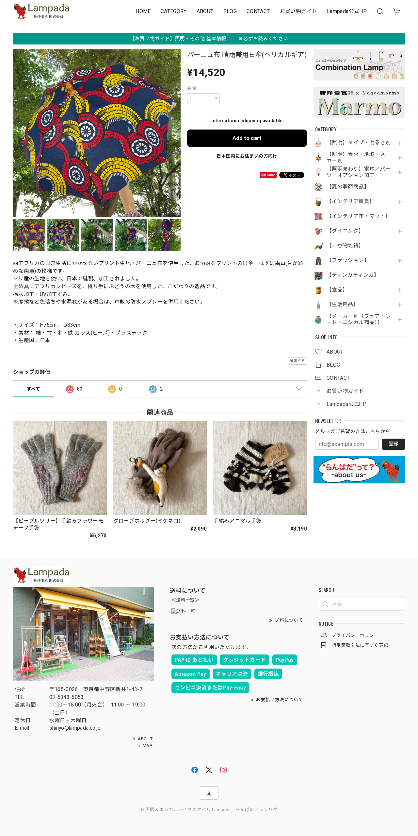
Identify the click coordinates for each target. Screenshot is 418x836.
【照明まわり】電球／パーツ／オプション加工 (359, 172)
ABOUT (205, 11)
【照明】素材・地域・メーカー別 (359, 157)
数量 (192, 88)
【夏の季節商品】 (348, 187)
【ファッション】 (348, 260)
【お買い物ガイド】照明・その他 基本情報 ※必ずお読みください (209, 39)
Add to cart (247, 138)
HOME (143, 11)
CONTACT (258, 11)
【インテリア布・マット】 (359, 216)
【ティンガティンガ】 (353, 275)
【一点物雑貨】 (345, 246)
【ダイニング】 (345, 231)
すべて (33, 389)
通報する (297, 361)
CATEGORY (174, 11)
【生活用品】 (343, 304)
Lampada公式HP (347, 11)
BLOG (230, 11)
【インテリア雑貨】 (351, 201)
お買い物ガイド (298, 11)
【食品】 (337, 290)
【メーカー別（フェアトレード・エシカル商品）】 (359, 319)
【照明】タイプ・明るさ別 (359, 143)
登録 (393, 444)
